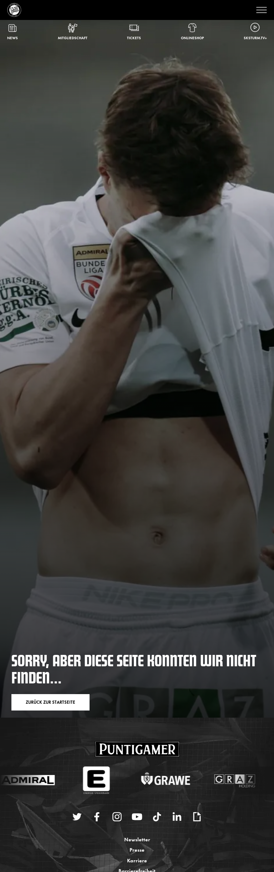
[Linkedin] (177, 816)
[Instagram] (117, 816)
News (12, 38)
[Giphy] (197, 816)
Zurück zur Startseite (50, 702)
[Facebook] (97, 816)
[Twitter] (77, 816)
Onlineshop (192, 38)
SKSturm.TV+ (255, 38)
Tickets (134, 38)
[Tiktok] (157, 816)
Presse (137, 849)
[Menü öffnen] (260, 10)
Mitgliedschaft (72, 38)
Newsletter (137, 839)
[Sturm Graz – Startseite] (14, 10)
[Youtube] (137, 816)
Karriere (137, 860)
